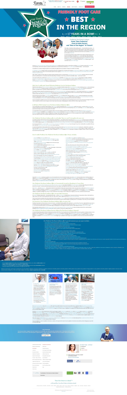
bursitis (51, 152)
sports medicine (51, 314)
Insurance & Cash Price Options (37, 363)
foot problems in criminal (70, 288)
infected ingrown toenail (49, 140)
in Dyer (85, 247)
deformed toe (81, 141)
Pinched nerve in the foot (38, 161)
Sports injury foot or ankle (38, 154)
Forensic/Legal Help (45, 363)
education (66, 312)
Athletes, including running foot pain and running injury (74, 156)
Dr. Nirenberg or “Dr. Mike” (36, 70)
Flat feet (35, 162)
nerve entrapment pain (83, 146)
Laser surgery (47, 222)
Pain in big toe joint (69, 168)
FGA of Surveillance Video (46, 365)
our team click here (51, 123)
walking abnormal (72, 172)
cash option (58, 207)
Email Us (83, 1)
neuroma (61, 122)
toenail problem (44, 97)
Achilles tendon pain (37, 152)
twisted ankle (53, 154)
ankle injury (49, 154)
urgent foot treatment (53, 247)
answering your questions (72, 312)
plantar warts (47, 149)
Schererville (65, 128)
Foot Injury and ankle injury (70, 161)
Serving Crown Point (39, 385)
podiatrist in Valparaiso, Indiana (78, 213)
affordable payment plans (69, 246)
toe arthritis (54, 87)
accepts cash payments (79, 204)
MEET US (59, 6)
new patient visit (83, 317)
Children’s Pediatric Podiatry (47, 359)
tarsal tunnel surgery (51, 163)
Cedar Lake (77, 111)
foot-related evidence (76, 70)
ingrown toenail (39, 297)
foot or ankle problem (85, 122)
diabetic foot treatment (53, 166)
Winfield (55, 385)
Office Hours (44, 346)
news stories (77, 311)
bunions (55, 236)
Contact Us (34, 350)
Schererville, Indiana (56, 213)
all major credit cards (85, 205)
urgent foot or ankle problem (73, 313)
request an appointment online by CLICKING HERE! (45, 180)
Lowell (52, 385)
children (83, 137)
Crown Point (77, 74)
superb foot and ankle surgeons (65, 88)
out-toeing (72, 137)
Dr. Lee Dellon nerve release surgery (72, 166)
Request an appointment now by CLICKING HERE (44, 208)
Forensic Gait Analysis (35, 365)
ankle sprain (45, 154)
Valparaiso (76, 128)
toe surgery (77, 173)
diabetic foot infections (92, 239)
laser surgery (56, 96)
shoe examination (37, 291)
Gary (66, 111)
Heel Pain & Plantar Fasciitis (47, 352)
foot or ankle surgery (74, 60)
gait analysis (90, 70)
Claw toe (76, 165)
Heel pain (35, 137)
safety (63, 312)
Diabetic (4, 264)
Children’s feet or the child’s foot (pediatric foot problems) (75, 149)
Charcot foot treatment (38, 166)
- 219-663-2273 (69, 2)
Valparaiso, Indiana (69, 179)
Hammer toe (68, 141)
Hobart (61, 385)
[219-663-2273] (78, 2)
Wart (34, 149)
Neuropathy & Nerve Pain (46, 355)
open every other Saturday (63, 93)
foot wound (74, 154)
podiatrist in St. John (62, 78)
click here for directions (75, 184)
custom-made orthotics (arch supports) (75, 163)
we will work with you (69, 207)
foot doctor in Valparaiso (38, 268)
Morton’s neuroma (75, 142)
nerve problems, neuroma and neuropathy (65, 234)
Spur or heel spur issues (38, 150)
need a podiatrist (39, 311)
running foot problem (42, 156)
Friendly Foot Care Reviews (47, 344)
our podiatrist (48, 95)
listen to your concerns (78, 119)
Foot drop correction (48, 229)
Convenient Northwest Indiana (50, 242)
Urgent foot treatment (84, 299)
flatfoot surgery (40, 165)
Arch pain (35, 146)
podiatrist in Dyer (68, 77)
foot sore (100, 239)
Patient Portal (34, 367)
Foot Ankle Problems (35, 352)
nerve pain (81, 96)
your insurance (62, 198)
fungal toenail (39, 160)
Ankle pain (35, 144)
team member (84, 107)
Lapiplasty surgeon (81, 169)
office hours (67, 317)
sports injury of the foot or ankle (55, 156)
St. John (69, 111)
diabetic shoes (51, 159)
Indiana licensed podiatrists (38, 305)
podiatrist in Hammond (87, 78)
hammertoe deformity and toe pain (46, 157)
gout (54, 122)
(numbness (41, 142)
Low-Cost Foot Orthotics (46, 361)
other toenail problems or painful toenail (53, 160)
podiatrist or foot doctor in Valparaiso (103, 247)
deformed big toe (84, 168)
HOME (55, 6)
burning (44, 142)
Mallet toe (79, 165)
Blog (43, 367)
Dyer (46, 111)
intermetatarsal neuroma (82, 142)
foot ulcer (78, 154)
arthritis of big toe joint (77, 168)
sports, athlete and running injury (40, 299)
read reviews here (57, 123)
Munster (57, 77)
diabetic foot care (57, 159)
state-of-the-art (76, 95)
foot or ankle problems (41, 92)
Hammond (92, 111)
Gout (66, 153)
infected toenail (42, 140)
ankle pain (83, 59)
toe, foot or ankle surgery (78, 88)
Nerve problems (36, 142)
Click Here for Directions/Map (73, 357)
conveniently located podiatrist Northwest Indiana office (56, 243)
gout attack (70, 153)
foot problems (38, 177)
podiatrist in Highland (43, 78)
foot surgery (44, 143)
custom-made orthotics (42, 125)
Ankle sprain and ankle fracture (71, 140)
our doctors (57, 313)
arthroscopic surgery (63, 223)
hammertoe (57, 122)
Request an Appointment (89, 6)
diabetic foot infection (66, 122)
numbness (38, 163)
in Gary (49, 248)
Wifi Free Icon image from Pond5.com (91, 391)
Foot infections (68, 154)
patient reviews (91, 51)
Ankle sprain (68, 148)
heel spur (48, 137)
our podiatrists (44, 123)
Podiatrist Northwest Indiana (36, 344)
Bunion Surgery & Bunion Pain (37, 359)
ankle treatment (83, 288)
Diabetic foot (39, 159)
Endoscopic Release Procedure (68, 227)
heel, (34, 92)
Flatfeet (67, 152)
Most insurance (47, 245)
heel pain (72, 59)
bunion (44, 87)
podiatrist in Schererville (51, 77)
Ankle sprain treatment (37, 169)
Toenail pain (68, 157)
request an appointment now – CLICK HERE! (37, 269)
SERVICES (63, 6)
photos (86, 311)
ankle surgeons (55, 239)
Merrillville (44, 385)
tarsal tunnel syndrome (89, 166)
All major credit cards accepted (50, 246)
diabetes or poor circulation (85, 154)
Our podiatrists (47, 234)
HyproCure (56, 235)
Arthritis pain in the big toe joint (39, 148)
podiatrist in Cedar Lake (53, 78)
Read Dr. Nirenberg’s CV (47, 61)
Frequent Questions (46, 348)
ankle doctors (48, 305)
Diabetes (35, 159)
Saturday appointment (48, 93)
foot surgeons (48, 239)
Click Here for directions (79, 80)
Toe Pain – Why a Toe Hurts (36, 357)
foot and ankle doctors (73, 87)
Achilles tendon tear (45, 152)
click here (70, 317)
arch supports (48, 125)
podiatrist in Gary (36, 78)
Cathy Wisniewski (46, 329)
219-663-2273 (42, 317)
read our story (63, 311)
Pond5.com (93, 390)
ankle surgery (52, 144)
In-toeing (67, 137)
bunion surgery (78, 224)
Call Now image (89, 390)
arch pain (73, 233)
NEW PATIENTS (74, 6)
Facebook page (66, 123)
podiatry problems (48, 92)
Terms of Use (63, 391)
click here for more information (74, 196)
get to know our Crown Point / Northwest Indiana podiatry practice (46, 65)
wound (104, 239)
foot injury (57, 154)
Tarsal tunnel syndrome (69, 146)
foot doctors (48, 232)
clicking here (72, 52)
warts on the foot (42, 149)
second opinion (72, 160)
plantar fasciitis (42, 137)
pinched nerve (76, 146)
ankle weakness (72, 148)
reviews (71, 311)
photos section (81, 89)
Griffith (81, 111)
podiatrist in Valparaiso (74, 77)
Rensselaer (72, 385)
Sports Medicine (45, 357)
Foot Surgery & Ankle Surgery (47, 350)
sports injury (13, 268)
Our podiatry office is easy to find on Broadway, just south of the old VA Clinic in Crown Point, (47, 184)
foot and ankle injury (57, 314)
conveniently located (71, 74)
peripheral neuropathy (80, 147)
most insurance (61, 195)
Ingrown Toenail (36, 140)
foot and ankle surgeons (62, 91)
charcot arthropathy (46, 166)
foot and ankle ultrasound (57, 230)
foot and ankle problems (70, 106)
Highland (33, 129)
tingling (42, 163)
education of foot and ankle (73, 293)
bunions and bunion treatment (68, 224)
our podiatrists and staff (59, 89)
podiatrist (80, 74)
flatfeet (76, 137)
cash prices (61, 246)
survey (42, 319)
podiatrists (69, 58)
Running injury (36, 156)
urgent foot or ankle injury (83, 313)
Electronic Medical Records (50, 226)
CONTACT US (81, 6)
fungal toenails (39, 141)
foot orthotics (18, 264)
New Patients (34, 348)
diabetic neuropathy (56, 161)
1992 (79, 55)
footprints (84, 70)
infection (41, 295)
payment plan (63, 207)
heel (87, 87)
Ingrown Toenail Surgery (36, 355)
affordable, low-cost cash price (50, 207)
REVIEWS (68, 6)
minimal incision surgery (75, 236)
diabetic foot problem (36, 294)
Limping (67, 172)
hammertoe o (47, 87)
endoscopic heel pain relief (64, 96)
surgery (88, 91)
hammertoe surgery (57, 157)
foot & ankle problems (37, 88)
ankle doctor (50, 268)
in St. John (88, 247)
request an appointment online (50, 317)
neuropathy (85, 96)
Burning (35, 163)
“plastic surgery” (57, 232)
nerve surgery (82, 173)
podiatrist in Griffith (40, 80)
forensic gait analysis (41, 290)
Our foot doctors (48, 223)
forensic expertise (39, 312)
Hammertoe (72, 141)
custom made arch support (10, 264)
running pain (48, 156)
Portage (68, 385)
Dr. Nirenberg (38, 286)
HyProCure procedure (83, 152)
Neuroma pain (68, 142)
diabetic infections (113, 239)
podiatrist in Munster (50, 215)
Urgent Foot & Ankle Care (36, 361)
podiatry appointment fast (43, 128)
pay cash (50, 204)
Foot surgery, (68, 173)
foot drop (89, 96)
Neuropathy (68, 147)
